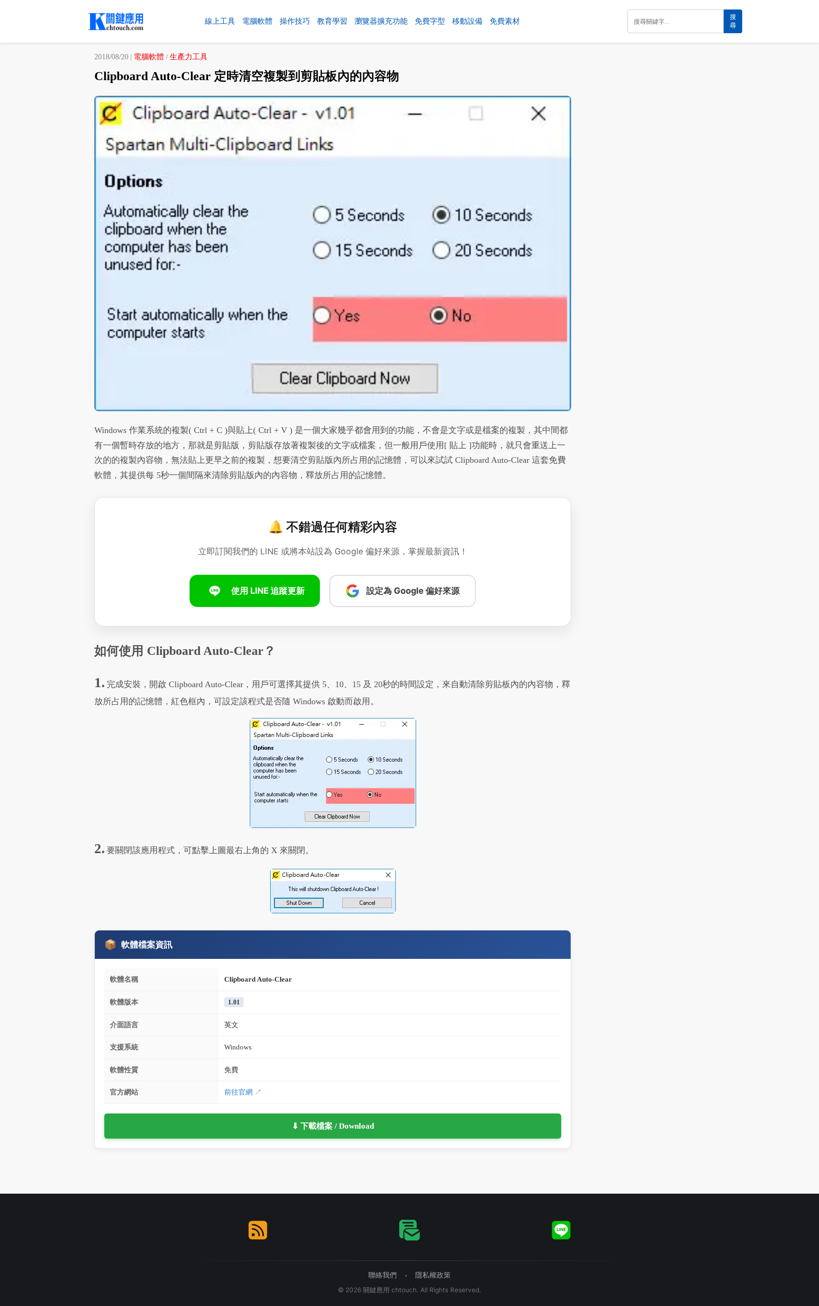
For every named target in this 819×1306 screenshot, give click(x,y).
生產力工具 (189, 57)
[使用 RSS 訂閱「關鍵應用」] (258, 1230)
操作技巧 (295, 21)
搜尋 (733, 21)
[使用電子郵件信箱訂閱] (409, 1230)
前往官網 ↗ (243, 1092)
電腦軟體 (257, 21)
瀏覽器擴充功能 (381, 21)
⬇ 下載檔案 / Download (333, 1126)
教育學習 (332, 21)
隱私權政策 (433, 1274)
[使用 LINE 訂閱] (561, 1230)
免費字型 (430, 21)
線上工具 (220, 21)
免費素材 (505, 21)
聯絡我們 (382, 1274)
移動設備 (467, 21)
